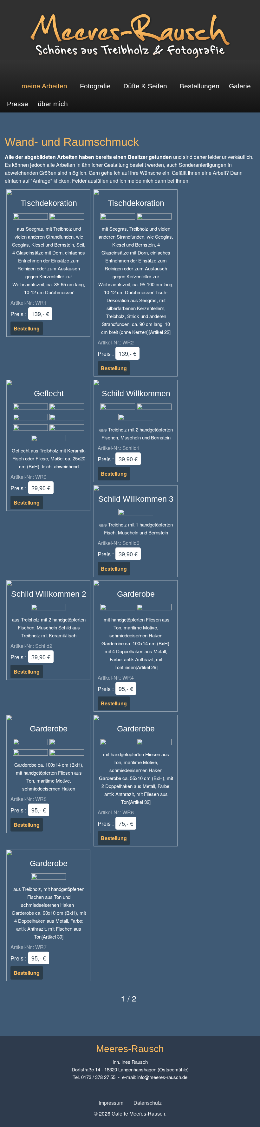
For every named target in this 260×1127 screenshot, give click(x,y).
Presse (17, 103)
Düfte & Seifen (145, 86)
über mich (53, 103)
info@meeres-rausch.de (162, 1077)
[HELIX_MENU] (254, 68)
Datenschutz (147, 1102)
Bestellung (27, 328)
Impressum (111, 1102)
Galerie (240, 86)
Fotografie (95, 86)
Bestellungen (199, 86)
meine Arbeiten (44, 86)
